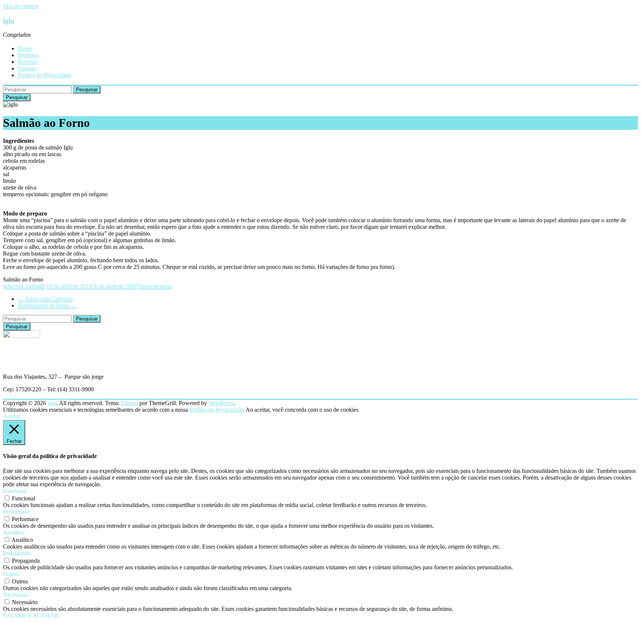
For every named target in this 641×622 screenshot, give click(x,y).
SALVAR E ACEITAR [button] (31, 615)
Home (25, 48)
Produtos (28, 55)
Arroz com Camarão (45, 299)
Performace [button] (16, 512)
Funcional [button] (14, 491)
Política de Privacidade (44, 75)
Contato (27, 68)
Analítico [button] (13, 532)
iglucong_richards (24, 286)
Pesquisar (87, 89)
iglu (8, 20)
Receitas (27, 62)
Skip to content (20, 6)
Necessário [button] (16, 595)
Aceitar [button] (11, 416)
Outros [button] (11, 574)
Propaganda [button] (17, 553)
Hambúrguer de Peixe (47, 305)
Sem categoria (154, 286)
